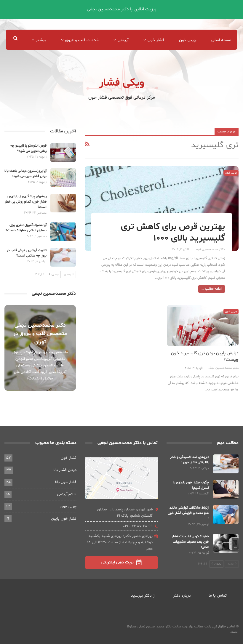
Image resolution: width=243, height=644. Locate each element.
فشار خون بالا (65, 482)
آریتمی (123, 40)
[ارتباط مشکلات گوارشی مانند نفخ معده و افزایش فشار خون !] (226, 514)
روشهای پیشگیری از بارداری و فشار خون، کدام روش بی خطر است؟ (26, 201)
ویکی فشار (121, 83)
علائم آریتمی (66, 494)
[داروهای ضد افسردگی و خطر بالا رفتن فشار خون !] (226, 463)
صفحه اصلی (221, 40)
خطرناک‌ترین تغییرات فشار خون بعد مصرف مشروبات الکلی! (190, 542)
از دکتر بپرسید (143, 595)
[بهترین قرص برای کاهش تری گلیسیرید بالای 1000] (162, 208)
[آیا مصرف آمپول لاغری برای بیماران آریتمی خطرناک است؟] (63, 231)
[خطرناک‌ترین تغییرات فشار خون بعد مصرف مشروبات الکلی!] (226, 543)
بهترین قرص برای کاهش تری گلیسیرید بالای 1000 (173, 232)
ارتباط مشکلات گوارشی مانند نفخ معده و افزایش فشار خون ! (188, 513)
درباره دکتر (182, 595)
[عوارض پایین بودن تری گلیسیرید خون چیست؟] (203, 325)
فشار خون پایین (63, 518)
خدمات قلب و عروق (82, 40)
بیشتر (41, 40)
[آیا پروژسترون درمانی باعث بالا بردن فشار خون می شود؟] (63, 177)
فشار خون (156, 40)
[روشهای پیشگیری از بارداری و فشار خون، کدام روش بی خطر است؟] (63, 203)
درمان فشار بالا (64, 470)
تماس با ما (218, 595)
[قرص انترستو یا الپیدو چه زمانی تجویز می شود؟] (63, 152)
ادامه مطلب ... (212, 288)
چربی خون (187, 40)
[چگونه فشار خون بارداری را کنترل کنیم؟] (226, 489)
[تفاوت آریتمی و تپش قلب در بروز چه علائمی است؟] (63, 257)
